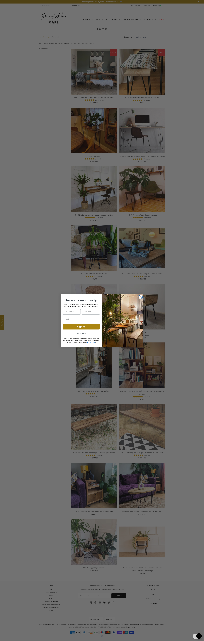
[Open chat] (199, 636)
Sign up (81, 326)
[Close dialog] (141, 297)
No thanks (81, 333)
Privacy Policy (91, 342)
